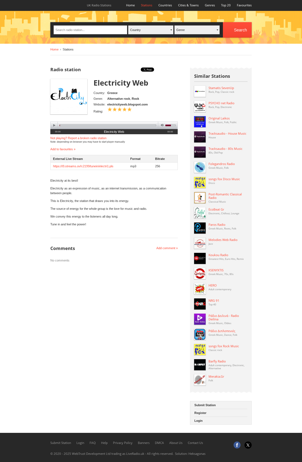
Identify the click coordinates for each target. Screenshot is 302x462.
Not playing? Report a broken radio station (78, 138)
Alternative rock (118, 98)
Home (130, 5)
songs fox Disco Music (224, 179)
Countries (165, 5)
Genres (210, 5)
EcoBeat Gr (216, 209)
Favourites (244, 5)
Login (198, 420)
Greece (112, 93)
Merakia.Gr (216, 376)
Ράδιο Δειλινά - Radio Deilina (224, 317)
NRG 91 (214, 300)
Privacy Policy (123, 443)
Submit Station (205, 405)
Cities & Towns (188, 5)
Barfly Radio (217, 361)
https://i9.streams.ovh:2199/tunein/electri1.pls (83, 166)
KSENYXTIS (216, 270)
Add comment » (167, 248)
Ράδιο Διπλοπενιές (222, 331)
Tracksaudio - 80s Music (225, 149)
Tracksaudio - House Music (227, 133)
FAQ (93, 443)
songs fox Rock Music (224, 346)
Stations (146, 5)
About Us (175, 443)
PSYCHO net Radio (221, 103)
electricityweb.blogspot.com (127, 104)
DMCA (159, 443)
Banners (144, 443)
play (54, 125)
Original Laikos (219, 118)
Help (104, 443)
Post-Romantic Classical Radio (225, 196)
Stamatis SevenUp (221, 88)
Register (200, 413)
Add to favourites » (62, 149)
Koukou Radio (218, 255)
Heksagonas (196, 454)
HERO (213, 285)
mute (161, 125)
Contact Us (195, 443)
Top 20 (226, 5)
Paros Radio (217, 224)
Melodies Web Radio (223, 240)
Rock (135, 98)
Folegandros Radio (222, 164)
